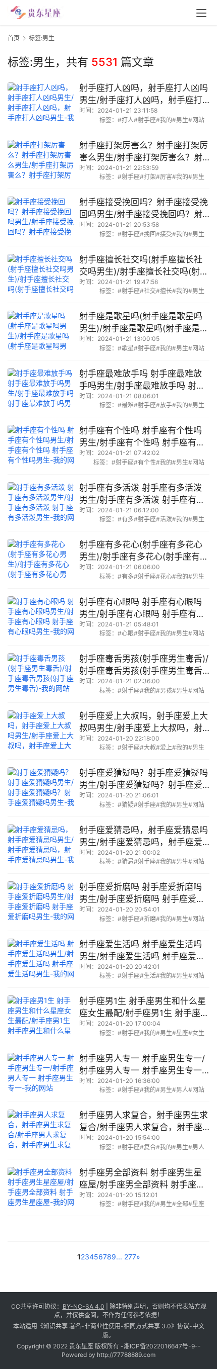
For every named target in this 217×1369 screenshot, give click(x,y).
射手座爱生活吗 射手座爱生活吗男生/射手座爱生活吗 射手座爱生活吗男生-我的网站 (142, 951)
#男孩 (164, 690)
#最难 (126, 405)
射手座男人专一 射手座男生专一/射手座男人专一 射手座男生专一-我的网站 (142, 1065)
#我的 (164, 120)
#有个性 (145, 462)
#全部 (180, 1204)
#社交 (148, 291)
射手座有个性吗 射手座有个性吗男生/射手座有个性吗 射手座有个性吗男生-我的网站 (142, 437)
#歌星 (126, 348)
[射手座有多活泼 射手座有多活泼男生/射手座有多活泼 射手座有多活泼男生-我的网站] (41, 503)
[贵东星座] (36, 11)
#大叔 (148, 747)
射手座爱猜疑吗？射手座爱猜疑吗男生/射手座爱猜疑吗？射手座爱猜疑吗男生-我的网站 (143, 779)
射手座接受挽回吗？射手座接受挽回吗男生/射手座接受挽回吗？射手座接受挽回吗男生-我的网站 (143, 209)
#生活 (148, 975)
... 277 (126, 1256)
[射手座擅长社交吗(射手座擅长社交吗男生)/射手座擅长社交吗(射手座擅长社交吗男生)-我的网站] (41, 275)
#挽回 (148, 234)
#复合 (148, 1147)
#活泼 (164, 519)
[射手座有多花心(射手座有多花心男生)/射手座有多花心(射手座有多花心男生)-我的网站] (41, 560)
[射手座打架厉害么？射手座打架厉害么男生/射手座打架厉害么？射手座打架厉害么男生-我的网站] (41, 160)
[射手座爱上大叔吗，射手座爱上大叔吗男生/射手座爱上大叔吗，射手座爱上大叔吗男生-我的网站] (41, 731)
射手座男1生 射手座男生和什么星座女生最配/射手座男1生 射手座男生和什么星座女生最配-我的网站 (144, 1008)
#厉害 (164, 176)
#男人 (180, 1089)
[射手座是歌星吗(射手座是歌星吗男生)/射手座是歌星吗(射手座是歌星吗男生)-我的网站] (41, 331)
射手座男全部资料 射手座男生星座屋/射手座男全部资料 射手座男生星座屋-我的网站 (142, 1179)
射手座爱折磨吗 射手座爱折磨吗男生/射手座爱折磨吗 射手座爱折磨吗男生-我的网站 (142, 893)
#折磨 (148, 919)
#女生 (196, 1033)
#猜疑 (126, 804)
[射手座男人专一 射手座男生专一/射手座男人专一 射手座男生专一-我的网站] (41, 1073)
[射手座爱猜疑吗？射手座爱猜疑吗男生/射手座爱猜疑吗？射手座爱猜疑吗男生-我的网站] (41, 788)
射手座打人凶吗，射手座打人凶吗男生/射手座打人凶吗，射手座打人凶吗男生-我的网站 (143, 95)
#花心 (164, 576)
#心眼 (126, 633)
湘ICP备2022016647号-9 (159, 1346)
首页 (14, 38)
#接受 (164, 234)
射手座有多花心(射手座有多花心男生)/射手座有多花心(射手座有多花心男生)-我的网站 (143, 551)
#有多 (126, 519)
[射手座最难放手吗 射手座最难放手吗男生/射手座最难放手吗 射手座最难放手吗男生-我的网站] (41, 389)
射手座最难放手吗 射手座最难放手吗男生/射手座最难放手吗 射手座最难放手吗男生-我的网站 (142, 380)
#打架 (148, 176)
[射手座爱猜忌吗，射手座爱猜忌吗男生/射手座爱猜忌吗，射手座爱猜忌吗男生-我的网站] (41, 845)
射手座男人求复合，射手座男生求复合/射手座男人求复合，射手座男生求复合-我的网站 (143, 1122)
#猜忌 (126, 861)
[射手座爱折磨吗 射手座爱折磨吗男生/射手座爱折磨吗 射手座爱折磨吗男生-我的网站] (41, 902)
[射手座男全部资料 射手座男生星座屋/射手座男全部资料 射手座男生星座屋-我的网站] (41, 1188)
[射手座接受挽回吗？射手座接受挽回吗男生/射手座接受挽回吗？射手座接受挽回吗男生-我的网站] (41, 217)
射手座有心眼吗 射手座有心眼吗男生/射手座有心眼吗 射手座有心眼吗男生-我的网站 (142, 608)
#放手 (164, 405)
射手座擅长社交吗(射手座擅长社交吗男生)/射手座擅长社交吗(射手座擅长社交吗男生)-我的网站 (143, 266)
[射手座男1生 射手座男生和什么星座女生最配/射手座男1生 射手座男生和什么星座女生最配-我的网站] (41, 1016)
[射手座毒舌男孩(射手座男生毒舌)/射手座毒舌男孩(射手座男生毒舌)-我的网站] (41, 674)
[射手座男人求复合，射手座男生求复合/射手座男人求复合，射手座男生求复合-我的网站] (41, 1130)
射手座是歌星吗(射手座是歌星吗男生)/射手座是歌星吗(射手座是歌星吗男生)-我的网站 (143, 323)
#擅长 (164, 291)
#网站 (196, 120)
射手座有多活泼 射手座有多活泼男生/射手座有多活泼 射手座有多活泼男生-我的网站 (142, 494)
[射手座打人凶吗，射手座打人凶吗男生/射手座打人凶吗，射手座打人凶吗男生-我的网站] (41, 103)
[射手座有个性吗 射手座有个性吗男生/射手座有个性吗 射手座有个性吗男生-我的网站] (41, 446)
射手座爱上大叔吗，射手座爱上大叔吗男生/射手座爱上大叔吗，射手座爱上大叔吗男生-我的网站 (143, 723)
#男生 (180, 120)
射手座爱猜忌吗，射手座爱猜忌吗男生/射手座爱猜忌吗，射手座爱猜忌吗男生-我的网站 (143, 837)
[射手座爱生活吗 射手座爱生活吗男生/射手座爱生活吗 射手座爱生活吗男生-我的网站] (41, 959)
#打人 (126, 120)
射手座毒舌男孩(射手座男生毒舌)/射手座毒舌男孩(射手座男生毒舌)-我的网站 (144, 665)
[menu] (201, 13)
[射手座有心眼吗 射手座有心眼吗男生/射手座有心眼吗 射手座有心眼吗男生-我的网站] (41, 617)
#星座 (180, 1033)
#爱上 (164, 747)
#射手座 (145, 120)
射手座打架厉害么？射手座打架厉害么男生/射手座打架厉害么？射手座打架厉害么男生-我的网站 (143, 152)
